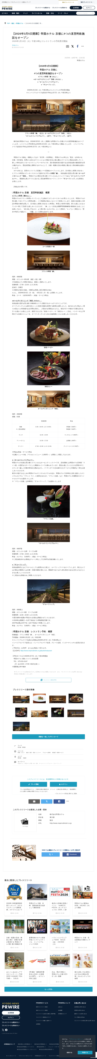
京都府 (24, 758)
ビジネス (5, 13)
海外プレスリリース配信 (42, 1010)
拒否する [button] (69, 1052)
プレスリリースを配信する (42, 7)
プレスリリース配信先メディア (43, 1017)
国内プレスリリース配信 (42, 1006)
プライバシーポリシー (76, 1039)
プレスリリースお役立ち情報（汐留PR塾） (46, 1013)
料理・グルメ (21, 752)
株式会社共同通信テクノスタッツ (26, 1049)
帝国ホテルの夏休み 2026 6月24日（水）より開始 (83, 905)
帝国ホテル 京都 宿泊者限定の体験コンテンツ (82, 940)
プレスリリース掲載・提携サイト (44, 1020)
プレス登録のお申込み (79, 1017)
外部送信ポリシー (40, 1055)
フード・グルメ (63, 13)
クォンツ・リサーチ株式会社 (56, 1046)
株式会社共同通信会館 (55, 1044)
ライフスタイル (37, 13)
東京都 (20, 758)
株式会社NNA (40, 1046)
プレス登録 (34, 784)
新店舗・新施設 (22, 747)
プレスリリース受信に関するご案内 (66, 793)
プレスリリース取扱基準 (55, 1055)
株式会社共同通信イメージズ (25, 1046)
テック (25, 13)
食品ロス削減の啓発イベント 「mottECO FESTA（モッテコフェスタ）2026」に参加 (60, 907)
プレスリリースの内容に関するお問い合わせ (84, 1020)
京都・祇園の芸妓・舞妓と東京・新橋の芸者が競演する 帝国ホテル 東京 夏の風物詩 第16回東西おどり (14, 942)
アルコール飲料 (47, 752)
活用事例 (38, 1024)
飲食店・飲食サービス (58, 752)
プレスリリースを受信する (59, 7)
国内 (68, 2)
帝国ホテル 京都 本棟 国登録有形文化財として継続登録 (37, 905)
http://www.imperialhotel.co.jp (61, 823)
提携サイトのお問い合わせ (80, 1013)
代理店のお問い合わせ (79, 1010)
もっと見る (48, 989)
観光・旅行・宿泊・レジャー (33, 752)
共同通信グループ (62, 1013)
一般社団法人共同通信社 (23, 1044)
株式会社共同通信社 (39, 1044)
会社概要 (60, 1010)
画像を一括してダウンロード (48, 736)
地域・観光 (15, 13)
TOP (8, 23)
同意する (85, 1052)
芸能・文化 (50, 13)
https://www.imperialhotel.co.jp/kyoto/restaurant (36, 650)
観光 (13, 23)
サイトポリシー (10, 1055)
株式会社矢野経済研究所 (45, 1049)
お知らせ (60, 1006)
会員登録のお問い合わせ (80, 1006)
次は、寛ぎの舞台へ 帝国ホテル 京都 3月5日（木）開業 (60, 974)
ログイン (89, 7)
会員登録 (76, 7)
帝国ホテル (19, 23)
